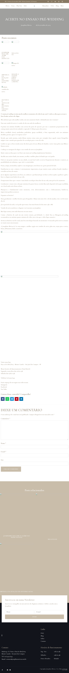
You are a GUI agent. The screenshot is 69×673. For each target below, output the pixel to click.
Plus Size (19, 6)
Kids (25, 6)
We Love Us (15, 54)
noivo (66, 226)
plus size (52, 226)
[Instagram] (51, 1)
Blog (57, 6)
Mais (62, 6)
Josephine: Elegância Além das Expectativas (16, 536)
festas (2, 228)
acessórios (19, 228)
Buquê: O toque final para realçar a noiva (15, 78)
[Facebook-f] (2, 669)
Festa (13, 6)
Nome (3, 443)
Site (2, 460)
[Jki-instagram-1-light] (4, 669)
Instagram (4, 385)
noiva (14, 123)
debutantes (8, 228)
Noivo (3, 132)
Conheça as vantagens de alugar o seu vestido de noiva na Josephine (22, 149)
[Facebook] (48, 1)
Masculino (45, 6)
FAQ (52, 6)
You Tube (4, 389)
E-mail (3, 452)
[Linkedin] (62, 1)
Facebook (4, 387)
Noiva (7, 6)
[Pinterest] (58, 1)
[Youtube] (55, 1)
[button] (3, 399)
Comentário (5, 419)
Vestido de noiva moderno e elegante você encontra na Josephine (21, 208)
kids (13, 228)
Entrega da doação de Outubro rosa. (5, 78)
